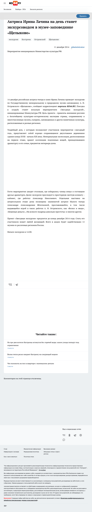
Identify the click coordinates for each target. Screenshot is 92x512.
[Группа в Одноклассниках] (69, 435)
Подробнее (42, 470)
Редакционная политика (31, 452)
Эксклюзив (7, 9)
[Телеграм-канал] (75, 435)
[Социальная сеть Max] (64, 440)
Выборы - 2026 (20, 9)
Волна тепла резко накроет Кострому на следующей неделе (32, 355)
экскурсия (13, 39)
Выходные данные (49, 449)
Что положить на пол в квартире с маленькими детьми (30, 364)
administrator (78, 47)
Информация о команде (11, 452)
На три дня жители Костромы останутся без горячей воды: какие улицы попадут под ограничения (43, 345)
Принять (83, 16)
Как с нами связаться (10, 456)
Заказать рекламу (36, 9)
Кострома (26, 39)
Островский (39, 39)
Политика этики (29, 456)
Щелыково (54, 39)
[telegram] (17, 284)
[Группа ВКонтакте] (64, 435)
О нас (5, 449)
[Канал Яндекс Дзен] (80, 435)
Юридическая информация (32, 449)
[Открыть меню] (4, 3)
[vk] (10, 284)
